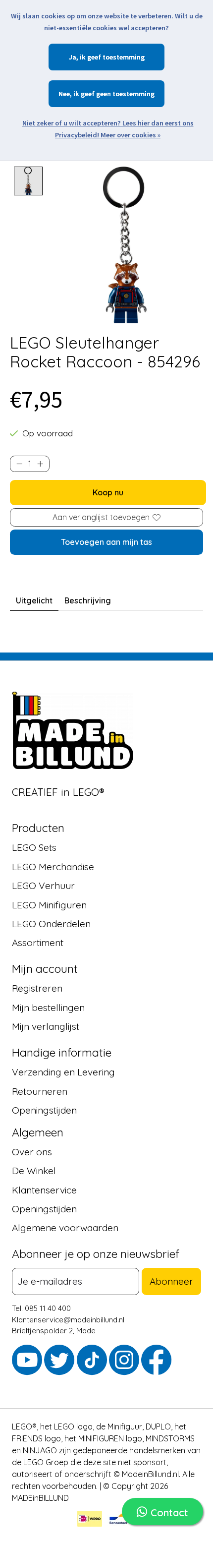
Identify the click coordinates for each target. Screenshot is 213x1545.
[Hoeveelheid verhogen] (40, 463)
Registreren (37, 989)
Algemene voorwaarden (65, 1228)
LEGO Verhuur (43, 886)
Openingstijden (44, 1110)
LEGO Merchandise (53, 867)
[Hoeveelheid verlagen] (19, 463)
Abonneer (171, 1282)
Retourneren (39, 1091)
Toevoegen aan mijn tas (106, 542)
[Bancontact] (118, 1520)
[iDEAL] (89, 1520)
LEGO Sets (34, 848)
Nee (64, 93)
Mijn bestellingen (48, 1007)
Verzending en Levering (63, 1072)
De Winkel (34, 1171)
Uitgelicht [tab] (34, 600)
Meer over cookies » (130, 134)
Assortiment (37, 943)
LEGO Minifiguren (49, 905)
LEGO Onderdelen (51, 924)
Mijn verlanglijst (45, 1026)
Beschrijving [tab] (87, 600)
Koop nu (108, 492)
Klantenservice (44, 1190)
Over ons (32, 1152)
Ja (72, 57)
